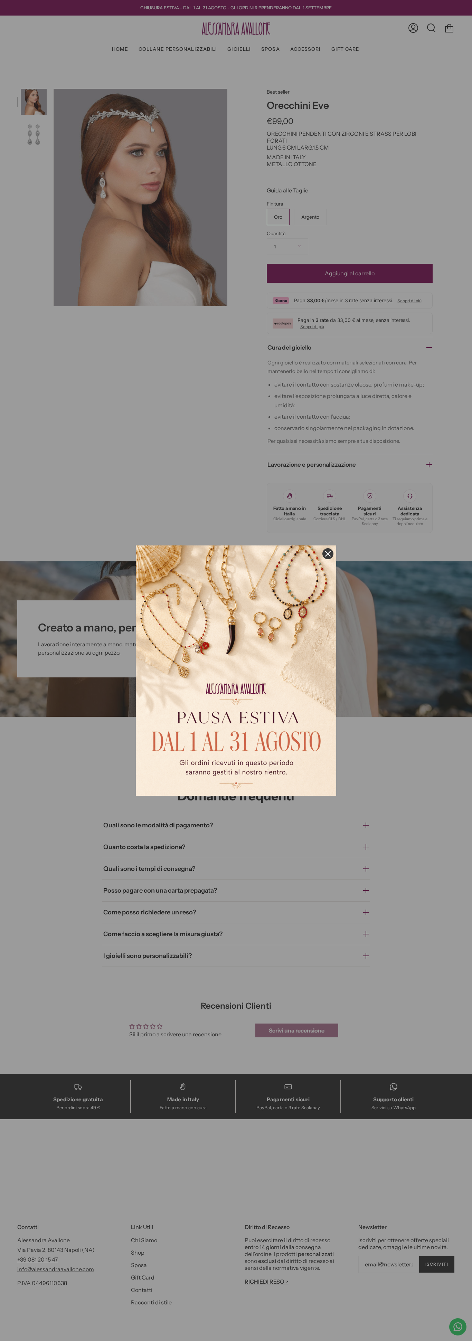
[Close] (328, 553)
